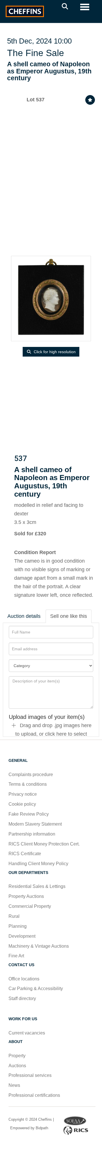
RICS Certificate (24, 853)
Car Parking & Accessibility (35, 988)
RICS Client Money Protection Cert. (44, 844)
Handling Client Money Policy (38, 863)
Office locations (24, 978)
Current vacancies (26, 1032)
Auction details (24, 616)
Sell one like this (68, 616)
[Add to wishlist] (90, 100)
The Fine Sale (35, 53)
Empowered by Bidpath (28, 1128)
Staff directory (22, 998)
